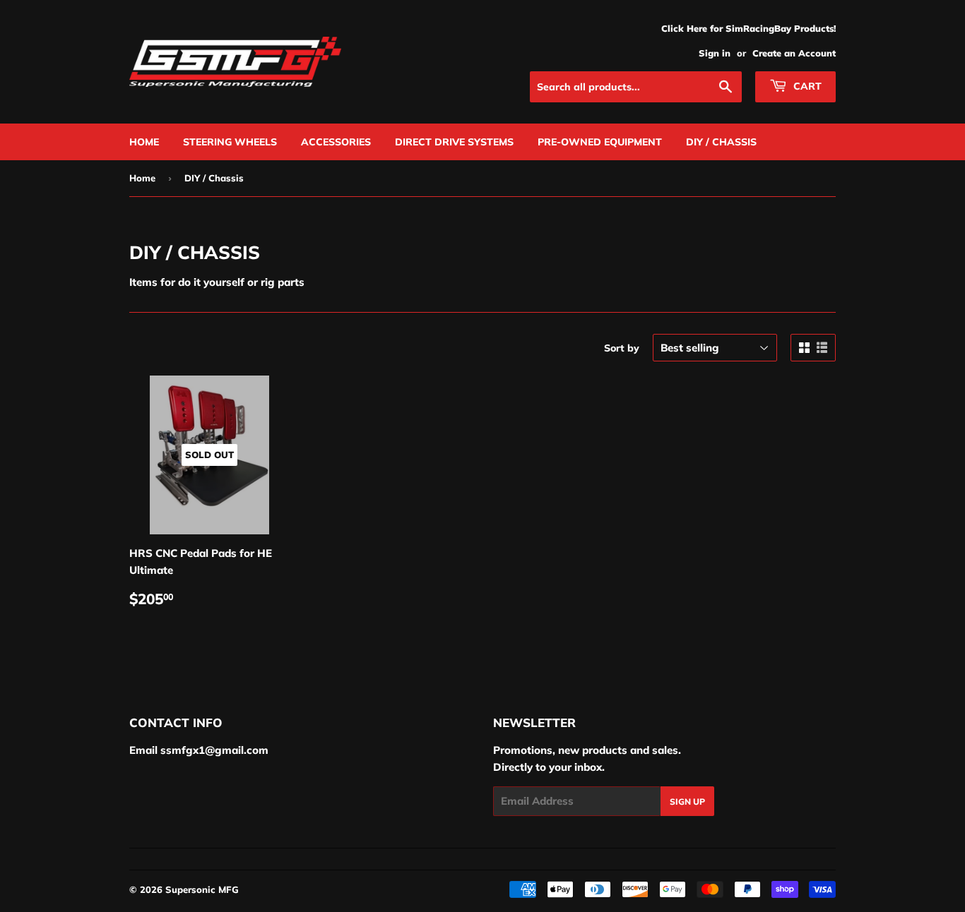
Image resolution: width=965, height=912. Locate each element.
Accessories (336, 142)
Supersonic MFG (202, 889)
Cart (806, 86)
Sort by (621, 348)
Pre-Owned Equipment (600, 142)
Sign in (714, 53)
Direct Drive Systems (454, 142)
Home (144, 142)
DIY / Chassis (721, 142)
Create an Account (794, 53)
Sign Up (687, 801)
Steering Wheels (230, 142)
